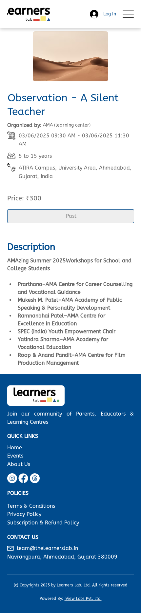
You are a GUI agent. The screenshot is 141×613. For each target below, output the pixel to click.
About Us (18, 464)
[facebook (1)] (23, 478)
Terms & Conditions (31, 506)
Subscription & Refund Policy (43, 523)
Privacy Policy (24, 514)
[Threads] (35, 478)
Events (15, 456)
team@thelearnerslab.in (47, 548)
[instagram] (12, 478)
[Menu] (128, 14)
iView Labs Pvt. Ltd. (83, 598)
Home (14, 447)
